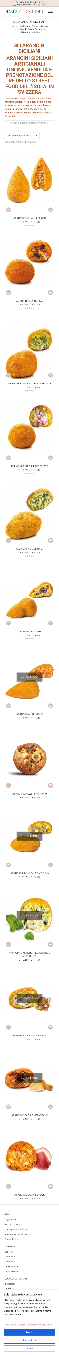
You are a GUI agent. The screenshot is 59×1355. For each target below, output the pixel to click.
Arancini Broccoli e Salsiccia (29, 873)
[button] (8, 209)
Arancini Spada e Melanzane (29, 1115)
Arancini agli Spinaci (29, 548)
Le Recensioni (12, 1266)
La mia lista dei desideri (31, 1)
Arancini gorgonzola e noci (29, 1035)
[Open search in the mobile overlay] (44, 4)
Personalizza (29, 1340)
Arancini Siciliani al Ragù (29, 218)
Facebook (10, 1288)
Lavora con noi (12, 1271)
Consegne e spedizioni (16, 1229)
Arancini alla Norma (29, 301)
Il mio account (24, 4)
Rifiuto (29, 1348)
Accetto (29, 1332)
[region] (29, 1322)
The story (10, 1256)
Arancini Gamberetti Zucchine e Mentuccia (29, 954)
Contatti (9, 1251)
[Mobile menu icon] (50, 11)
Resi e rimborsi (12, 1224)
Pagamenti (10, 1219)
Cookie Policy (11, 1239)
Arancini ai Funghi (29, 631)
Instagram (10, 1283)
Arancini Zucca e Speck (29, 1195)
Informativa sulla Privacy (17, 1234)
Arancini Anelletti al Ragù (29, 793)
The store (10, 1261)
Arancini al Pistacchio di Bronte (29, 383)
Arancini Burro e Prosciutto (30, 466)
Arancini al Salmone (29, 714)
